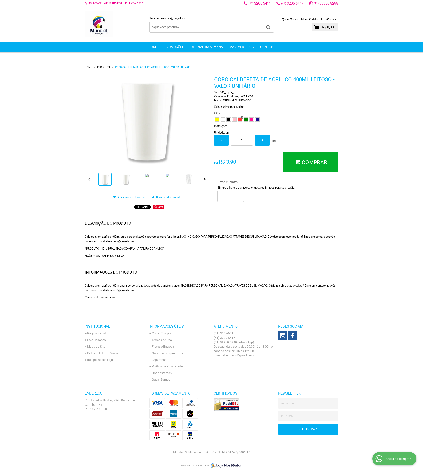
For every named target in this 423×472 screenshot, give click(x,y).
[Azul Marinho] (257, 119)
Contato (267, 47)
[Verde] (246, 119)
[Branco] (223, 119)
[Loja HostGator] (225, 465)
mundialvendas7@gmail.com (234, 355)
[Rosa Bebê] (234, 119)
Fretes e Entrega (163, 346)
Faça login (179, 18)
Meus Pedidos (113, 3)
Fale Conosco (133, 3)
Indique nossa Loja (100, 360)
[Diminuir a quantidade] (221, 140)
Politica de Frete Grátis (102, 353)
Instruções (221, 126)
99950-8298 (326, 3)
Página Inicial (96, 333)
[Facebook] (292, 335)
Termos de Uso (162, 340)
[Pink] (251, 119)
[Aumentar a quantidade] (262, 140)
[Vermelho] (240, 119)
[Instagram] (282, 335)
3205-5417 (292, 3)
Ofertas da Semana (207, 47)
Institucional (97, 326)
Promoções (174, 47)
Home (153, 47)
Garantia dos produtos (167, 353)
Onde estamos (162, 373)
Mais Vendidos (242, 47)
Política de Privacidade (167, 366)
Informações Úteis (166, 326)
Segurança (159, 360)
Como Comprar (162, 333)
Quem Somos (93, 3)
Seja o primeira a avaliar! (229, 106)
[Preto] (228, 119)
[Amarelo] (217, 119)
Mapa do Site (96, 346)
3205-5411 (260, 3)
